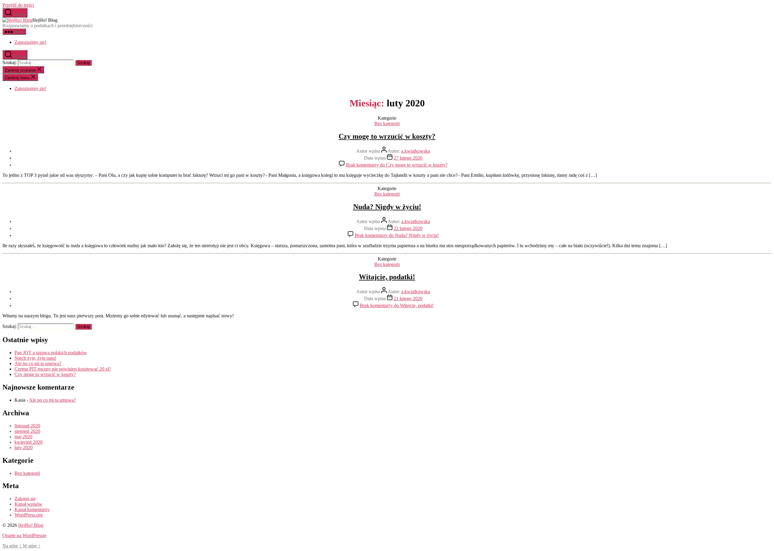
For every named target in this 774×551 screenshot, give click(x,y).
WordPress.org (29, 514)
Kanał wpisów (28, 504)
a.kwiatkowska (415, 151)
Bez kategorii (387, 123)
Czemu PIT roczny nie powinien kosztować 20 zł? (63, 368)
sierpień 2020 (27, 431)
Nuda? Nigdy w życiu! (387, 207)
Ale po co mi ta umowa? (38, 363)
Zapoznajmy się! (30, 42)
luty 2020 (24, 447)
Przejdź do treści (18, 5)
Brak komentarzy (396, 164)
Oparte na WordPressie (24, 535)
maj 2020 (23, 436)
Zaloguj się (25, 498)
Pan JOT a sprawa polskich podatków (51, 352)
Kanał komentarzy (32, 509)
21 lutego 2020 (408, 298)
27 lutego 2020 (408, 157)
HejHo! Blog (30, 525)
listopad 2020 (27, 425)
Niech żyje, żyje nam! (35, 358)
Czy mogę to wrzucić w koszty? (387, 136)
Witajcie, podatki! (387, 277)
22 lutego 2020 (408, 228)
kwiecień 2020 (29, 442)
